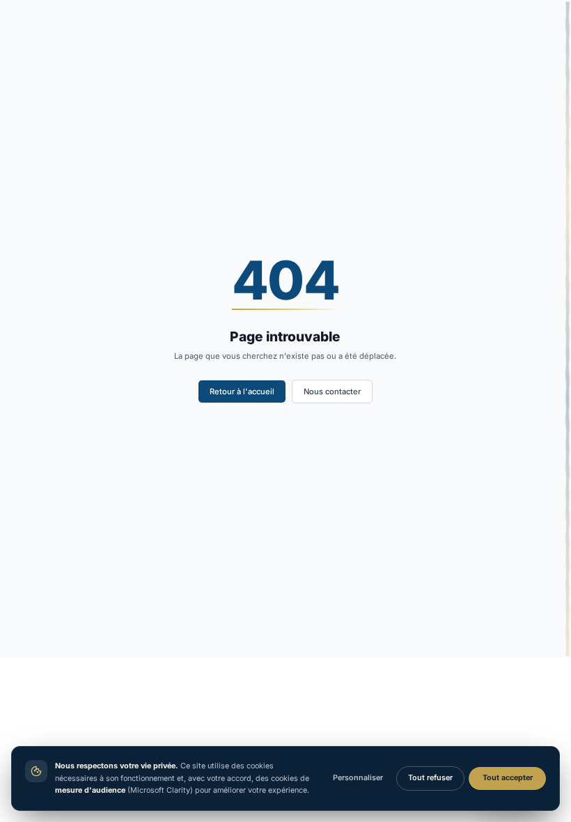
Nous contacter (332, 391)
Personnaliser (358, 777)
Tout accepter (508, 777)
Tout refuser (430, 777)
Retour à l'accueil (242, 391)
